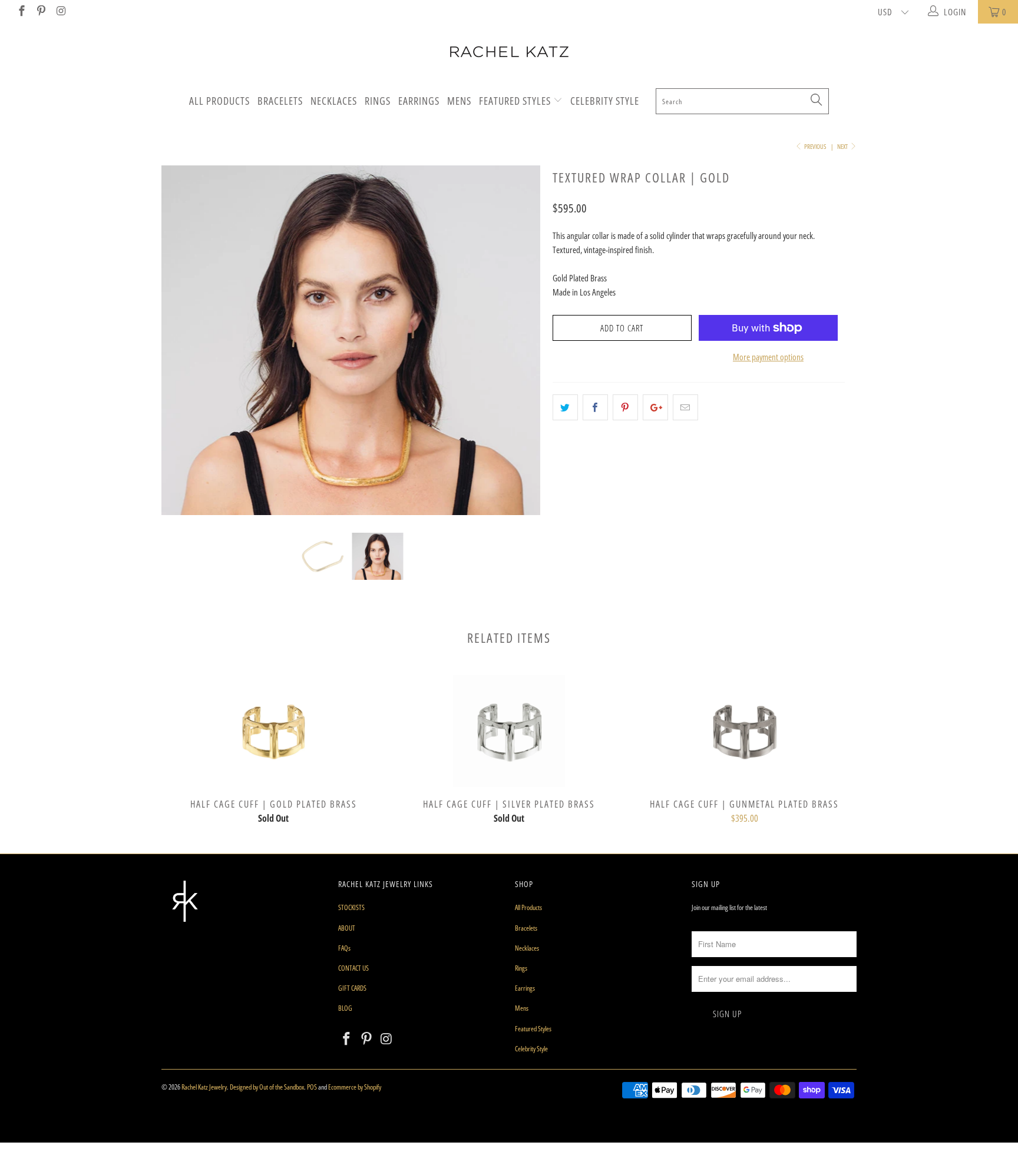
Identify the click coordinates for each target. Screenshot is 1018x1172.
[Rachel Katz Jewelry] (509, 52)
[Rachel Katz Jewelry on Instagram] (60, 12)
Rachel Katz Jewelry (204, 1087)
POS (312, 1087)
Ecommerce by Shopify (354, 1087)
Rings (378, 101)
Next (843, 146)
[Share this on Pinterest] (625, 407)
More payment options (768, 357)
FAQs (344, 948)
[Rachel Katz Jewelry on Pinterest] (41, 12)
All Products (219, 101)
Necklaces (333, 101)
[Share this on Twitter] (565, 407)
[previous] (182, 349)
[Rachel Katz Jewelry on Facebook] (21, 12)
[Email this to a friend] (685, 407)
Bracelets (280, 101)
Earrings (418, 101)
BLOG (345, 1008)
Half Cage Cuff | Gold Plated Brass (273, 731)
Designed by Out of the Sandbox (267, 1087)
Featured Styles (516, 101)
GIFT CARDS (352, 988)
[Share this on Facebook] (595, 407)
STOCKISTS (351, 907)
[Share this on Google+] (655, 407)
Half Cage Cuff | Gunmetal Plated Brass (745, 731)
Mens (459, 101)
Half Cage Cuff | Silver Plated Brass (509, 731)
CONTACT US (353, 968)
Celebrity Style (604, 101)
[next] (520, 349)
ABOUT (346, 928)
